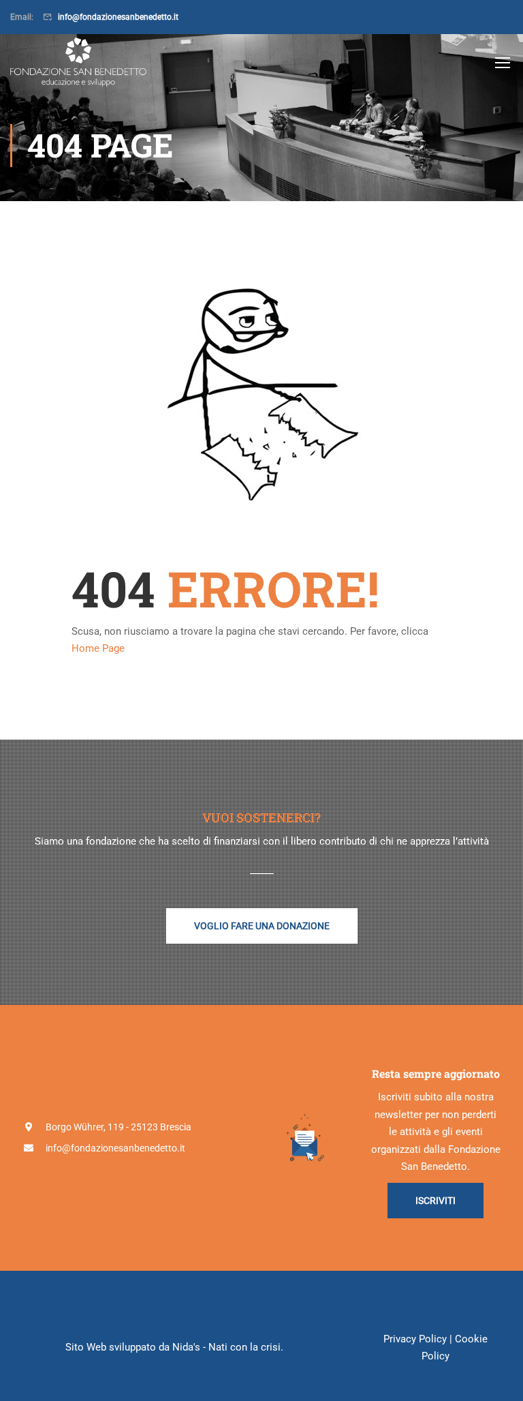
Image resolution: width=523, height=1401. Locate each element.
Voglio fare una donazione (262, 925)
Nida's (186, 1347)
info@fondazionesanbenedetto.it (118, 17)
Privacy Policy (415, 1339)
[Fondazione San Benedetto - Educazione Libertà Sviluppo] (78, 62)
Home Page (98, 648)
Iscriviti (435, 1200)
